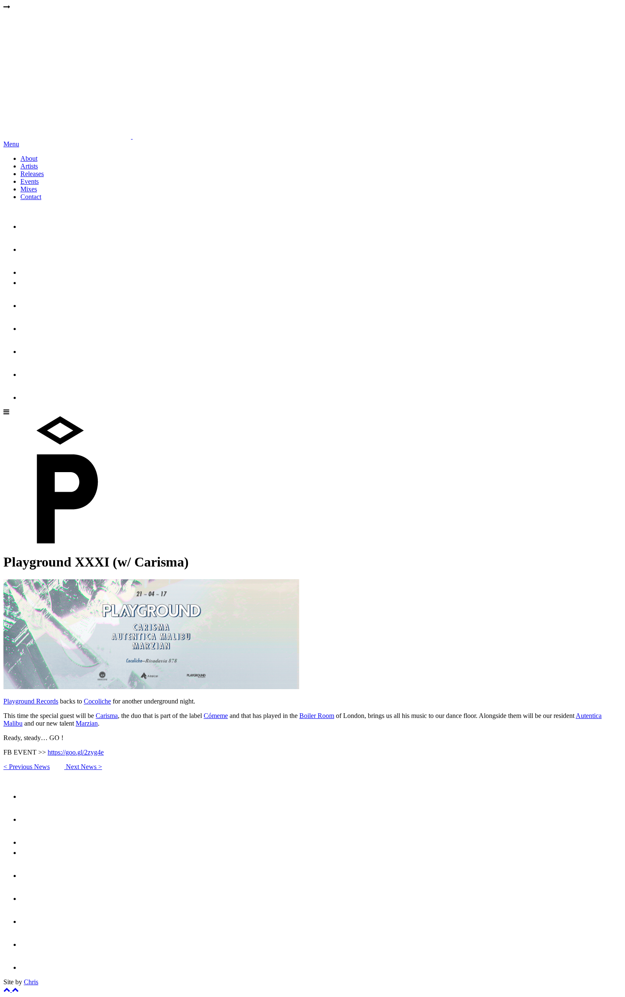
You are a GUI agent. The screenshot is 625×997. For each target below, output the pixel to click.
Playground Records (30, 701)
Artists (29, 166)
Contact (30, 196)
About (28, 158)
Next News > (83, 766)
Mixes (28, 189)
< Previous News (26, 766)
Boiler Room (316, 715)
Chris (31, 982)
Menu (11, 144)
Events (29, 181)
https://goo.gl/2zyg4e (76, 752)
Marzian (87, 723)
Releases (32, 173)
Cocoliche (97, 701)
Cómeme (216, 715)
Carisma (107, 715)
